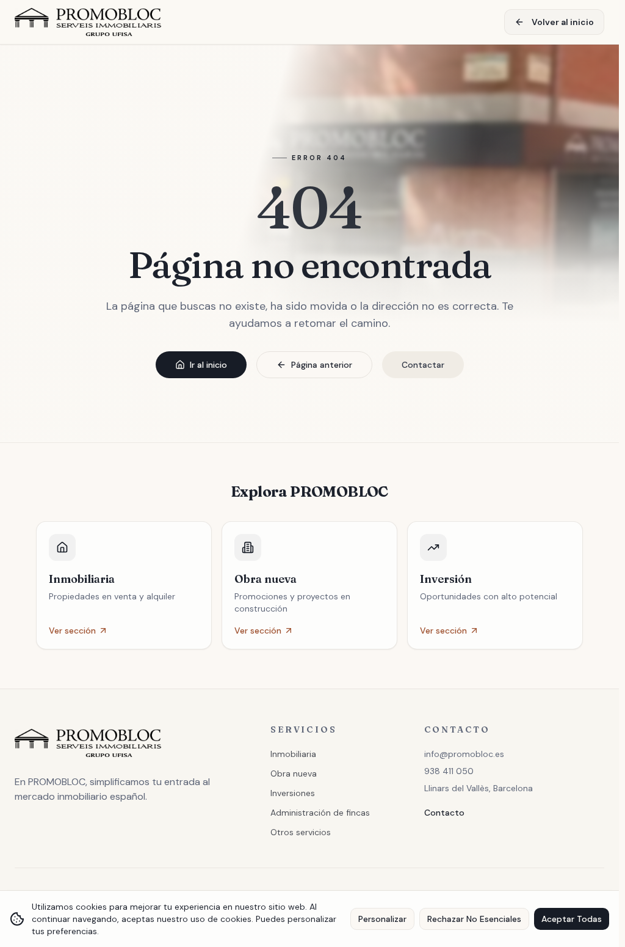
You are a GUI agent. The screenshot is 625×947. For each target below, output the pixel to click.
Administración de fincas (320, 812)
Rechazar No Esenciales (474, 918)
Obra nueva (293, 773)
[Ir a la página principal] (88, 22)
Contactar (423, 364)
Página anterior (321, 364)
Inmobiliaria (293, 753)
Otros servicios (300, 832)
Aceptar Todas (571, 918)
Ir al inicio (208, 364)
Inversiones (292, 793)
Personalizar (382, 918)
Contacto (444, 812)
